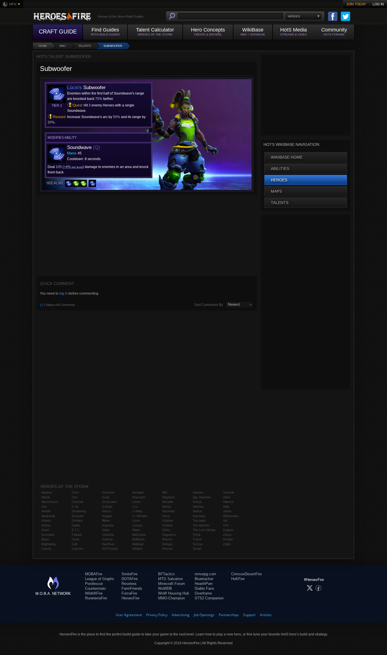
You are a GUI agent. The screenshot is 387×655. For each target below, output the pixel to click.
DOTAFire (130, 579)
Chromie (77, 501)
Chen (75, 492)
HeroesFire (130, 598)
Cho (74, 497)
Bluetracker (204, 579)
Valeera (228, 501)
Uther (227, 497)
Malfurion (138, 539)
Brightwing (48, 544)
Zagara (228, 530)
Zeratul (228, 539)
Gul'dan (107, 506)
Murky (166, 506)
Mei (164, 492)
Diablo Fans (204, 588)
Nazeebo (168, 511)
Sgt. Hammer (202, 497)
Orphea (167, 520)
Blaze (45, 539)
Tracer (197, 539)
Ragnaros (169, 534)
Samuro (198, 492)
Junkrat (107, 539)
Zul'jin (227, 544)
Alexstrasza (49, 501)
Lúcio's (74, 87)
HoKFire (237, 579)
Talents (84, 45)
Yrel (225, 525)
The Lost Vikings (204, 530)
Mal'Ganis (139, 534)
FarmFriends (132, 588)
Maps (276, 191)
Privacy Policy (156, 614)
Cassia (46, 548)
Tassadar (199, 520)
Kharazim (138, 497)
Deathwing (79, 511)
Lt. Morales (140, 516)
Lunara (137, 525)
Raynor (167, 539)
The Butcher (201, 525)
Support (249, 614)
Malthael (138, 544)
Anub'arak (48, 516)
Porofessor (94, 583)
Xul (225, 520)
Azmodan (47, 534)
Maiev (136, 530)
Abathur (46, 492)
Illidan (106, 520)
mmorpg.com (205, 574)
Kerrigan (138, 492)
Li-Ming (137, 511)
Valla (226, 506)
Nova (166, 516)
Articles (266, 614)
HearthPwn (203, 583)
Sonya (197, 501)
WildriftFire (94, 593)
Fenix (75, 539)
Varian (227, 511)
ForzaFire (129, 593)
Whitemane (230, 516)
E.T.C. (76, 530)
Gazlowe (108, 492)
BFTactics (166, 574)
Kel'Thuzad (109, 548)
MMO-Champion (171, 598)
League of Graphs (99, 579)
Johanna (108, 534)
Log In (378, 4)
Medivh (137, 548)
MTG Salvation (170, 579)
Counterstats (95, 588)
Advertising (181, 614)
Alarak (45, 497)
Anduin (46, 511)
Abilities (280, 168)
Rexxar (167, 548)
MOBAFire (93, 574)
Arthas (45, 525)
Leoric (136, 501)
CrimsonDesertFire (246, 574)
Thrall (196, 534)
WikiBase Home (287, 157)
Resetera (129, 583)
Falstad (77, 534)
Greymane (109, 501)
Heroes (279, 180)
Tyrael (197, 548)
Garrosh (77, 548)
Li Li (135, 506)
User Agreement (129, 614)
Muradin (167, 501)
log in (63, 293)
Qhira (166, 530)
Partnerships (229, 614)
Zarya (227, 534)
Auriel (45, 530)
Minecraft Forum (171, 583)
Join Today (356, 4)
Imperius (108, 525)
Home (43, 45)
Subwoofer (112, 45)
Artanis (46, 520)
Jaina (105, 530)
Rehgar (167, 544)
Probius (167, 525)
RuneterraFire (96, 598)
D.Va (75, 506)
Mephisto (168, 497)
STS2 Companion (209, 598)
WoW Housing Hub (173, 593)
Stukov (197, 511)
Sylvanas (199, 516)
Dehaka (77, 520)
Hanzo (106, 511)
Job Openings (204, 614)
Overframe (203, 593)
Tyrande (228, 492)
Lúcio (136, 520)
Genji (105, 497)
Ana (44, 506)
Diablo (76, 525)
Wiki (62, 45)
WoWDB (165, 588)
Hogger (107, 516)
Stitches (198, 506)
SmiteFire (129, 574)
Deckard (78, 516)
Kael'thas (108, 544)
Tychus (198, 544)
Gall (74, 544)
